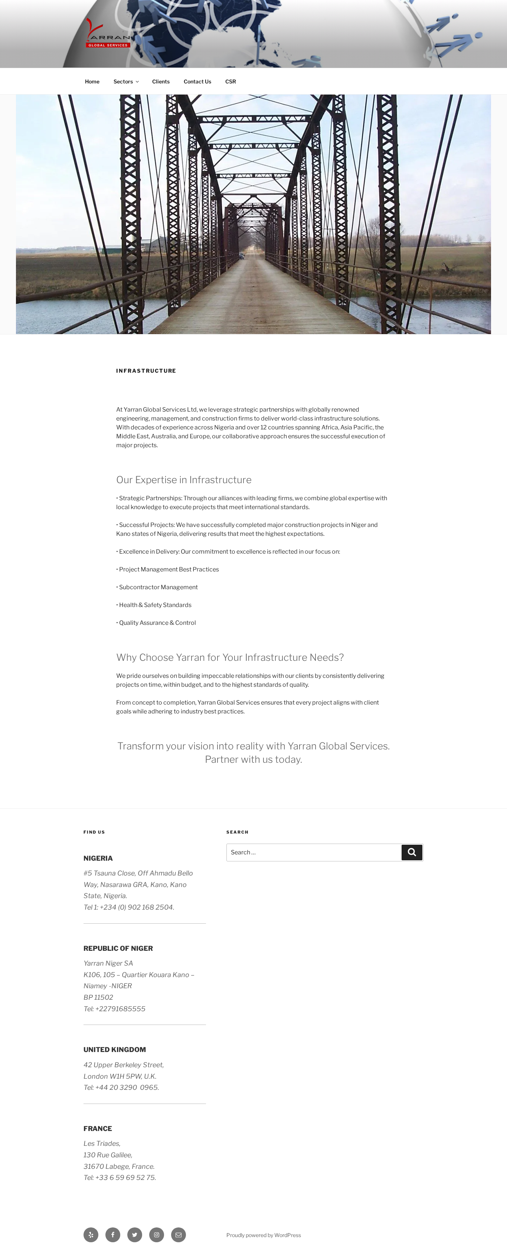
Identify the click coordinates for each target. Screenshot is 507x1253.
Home (92, 81)
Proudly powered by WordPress (263, 1235)
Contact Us (197, 81)
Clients (161, 81)
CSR (230, 81)
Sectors (123, 81)
